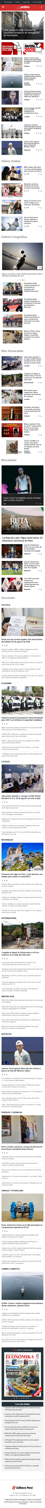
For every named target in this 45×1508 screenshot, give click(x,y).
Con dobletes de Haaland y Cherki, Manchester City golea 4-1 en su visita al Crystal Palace (22, 1081)
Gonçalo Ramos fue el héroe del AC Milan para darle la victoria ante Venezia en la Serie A (21, 1088)
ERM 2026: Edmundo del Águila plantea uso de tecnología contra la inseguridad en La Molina (22, 1010)
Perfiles (17, 2)
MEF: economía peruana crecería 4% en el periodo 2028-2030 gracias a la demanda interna (22, 730)
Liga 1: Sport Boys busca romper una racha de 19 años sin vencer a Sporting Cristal (21, 1107)
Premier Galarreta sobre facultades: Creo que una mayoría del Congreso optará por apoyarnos (32, 94)
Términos (30, 1501)
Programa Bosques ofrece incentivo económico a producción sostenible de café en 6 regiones (19, 1329)
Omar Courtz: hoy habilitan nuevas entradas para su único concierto (22, 501)
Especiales (26, 2)
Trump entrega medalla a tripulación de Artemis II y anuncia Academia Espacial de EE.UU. (20, 1244)
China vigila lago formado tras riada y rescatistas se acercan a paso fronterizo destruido (20, 992)
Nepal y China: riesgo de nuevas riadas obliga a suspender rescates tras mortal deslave (32, 337)
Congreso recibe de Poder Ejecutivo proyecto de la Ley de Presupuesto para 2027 (32, 127)
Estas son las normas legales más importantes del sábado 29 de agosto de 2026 (32, 60)
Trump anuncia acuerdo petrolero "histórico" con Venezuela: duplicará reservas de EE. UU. (19, 965)
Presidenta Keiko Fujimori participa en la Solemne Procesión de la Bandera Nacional (32, 305)
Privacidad (37, 1501)
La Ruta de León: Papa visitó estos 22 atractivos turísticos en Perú (22, 541)
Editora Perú (9, 1501)
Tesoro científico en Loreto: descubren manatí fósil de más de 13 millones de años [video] (32, 446)
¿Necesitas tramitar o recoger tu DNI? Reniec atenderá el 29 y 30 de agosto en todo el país (32, 362)
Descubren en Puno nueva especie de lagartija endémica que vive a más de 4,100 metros (22, 1342)
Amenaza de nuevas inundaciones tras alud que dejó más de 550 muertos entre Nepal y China (22, 972)
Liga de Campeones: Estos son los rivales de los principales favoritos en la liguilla (33, 550)
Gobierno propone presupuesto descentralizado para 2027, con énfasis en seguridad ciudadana (22, 721)
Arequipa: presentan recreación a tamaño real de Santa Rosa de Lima (32, 412)
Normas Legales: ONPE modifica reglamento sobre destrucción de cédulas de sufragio (20, 652)
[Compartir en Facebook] (36, 66)
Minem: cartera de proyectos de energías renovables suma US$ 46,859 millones (21, 744)
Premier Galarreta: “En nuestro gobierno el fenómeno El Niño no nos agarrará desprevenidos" (21, 659)
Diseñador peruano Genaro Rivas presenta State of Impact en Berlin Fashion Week (20, 1166)
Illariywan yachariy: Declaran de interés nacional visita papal (32, 186)
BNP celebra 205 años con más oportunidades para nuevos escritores (33, 169)
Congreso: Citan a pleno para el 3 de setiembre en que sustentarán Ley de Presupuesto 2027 (21, 672)
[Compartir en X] (39, 66)
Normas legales (38, 2)
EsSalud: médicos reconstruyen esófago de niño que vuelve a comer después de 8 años (20, 828)
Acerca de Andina (20, 1501)
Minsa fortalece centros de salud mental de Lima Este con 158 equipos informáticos (21, 815)
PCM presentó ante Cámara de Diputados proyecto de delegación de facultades (21, 33)
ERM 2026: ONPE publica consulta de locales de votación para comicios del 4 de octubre (22, 665)
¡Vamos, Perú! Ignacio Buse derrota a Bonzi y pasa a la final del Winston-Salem (32, 144)
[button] (3, 1373)
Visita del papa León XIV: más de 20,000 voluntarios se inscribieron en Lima (32, 110)
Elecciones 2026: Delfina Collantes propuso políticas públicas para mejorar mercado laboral (20, 1016)
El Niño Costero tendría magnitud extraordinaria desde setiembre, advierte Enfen (32, 77)
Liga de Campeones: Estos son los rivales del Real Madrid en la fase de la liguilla (32, 567)
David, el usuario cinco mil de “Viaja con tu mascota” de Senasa (32, 203)
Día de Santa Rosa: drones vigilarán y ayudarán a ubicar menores (31, 220)
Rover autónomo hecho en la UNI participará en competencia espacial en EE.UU (21, 1228)
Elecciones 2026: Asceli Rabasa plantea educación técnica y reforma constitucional (20, 1029)
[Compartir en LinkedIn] (41, 66)
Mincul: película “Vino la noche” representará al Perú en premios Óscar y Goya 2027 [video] (32, 430)
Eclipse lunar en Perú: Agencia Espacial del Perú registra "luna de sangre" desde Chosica (22, 1251)
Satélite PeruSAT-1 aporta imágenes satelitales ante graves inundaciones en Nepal (20, 1238)
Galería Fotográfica (14, 237)
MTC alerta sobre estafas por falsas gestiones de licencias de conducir (32, 395)
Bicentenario (8, 2)
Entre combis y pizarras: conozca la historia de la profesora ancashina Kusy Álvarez (21, 1150)
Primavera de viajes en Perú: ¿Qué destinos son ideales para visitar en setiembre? (22, 877)
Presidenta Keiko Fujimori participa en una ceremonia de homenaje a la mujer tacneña (32, 321)
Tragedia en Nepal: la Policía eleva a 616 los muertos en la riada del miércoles (32, 378)
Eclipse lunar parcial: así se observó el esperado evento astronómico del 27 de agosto (21, 1264)
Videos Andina (10, 161)
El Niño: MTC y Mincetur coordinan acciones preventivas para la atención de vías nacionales (22, 737)
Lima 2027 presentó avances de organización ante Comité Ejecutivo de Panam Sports (31, 584)
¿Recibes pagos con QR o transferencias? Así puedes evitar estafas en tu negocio (21, 1257)
